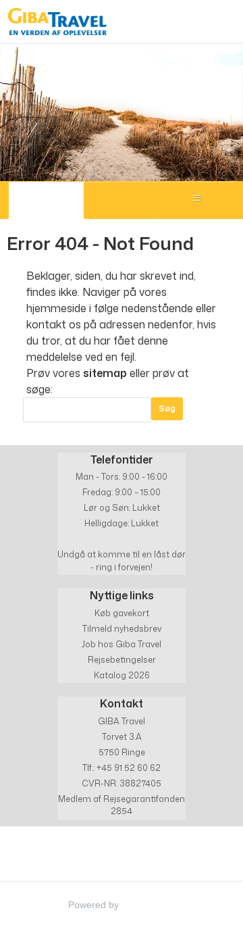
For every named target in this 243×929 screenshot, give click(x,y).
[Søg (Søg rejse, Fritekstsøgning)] (121, 200)
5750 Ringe (122, 752)
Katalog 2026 (122, 675)
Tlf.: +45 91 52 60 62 (121, 768)
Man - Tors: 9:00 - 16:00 (121, 476)
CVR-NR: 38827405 (121, 783)
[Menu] (197, 200)
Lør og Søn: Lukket (122, 507)
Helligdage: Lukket (121, 523)
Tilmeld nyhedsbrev (121, 628)
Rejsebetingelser (122, 660)
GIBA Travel (121, 721)
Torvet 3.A (122, 737)
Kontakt (121, 703)
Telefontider (121, 459)
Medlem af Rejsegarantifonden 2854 (121, 805)
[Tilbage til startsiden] (57, 21)
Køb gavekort (121, 613)
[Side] (46, 200)
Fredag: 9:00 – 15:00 (121, 492)
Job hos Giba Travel (121, 644)
